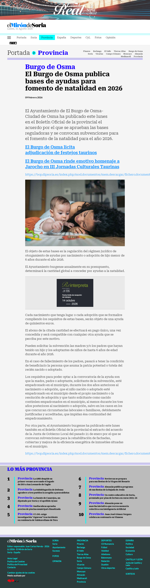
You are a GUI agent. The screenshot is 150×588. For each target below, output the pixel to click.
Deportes (75, 37)
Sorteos (130, 574)
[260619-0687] (75, 292)
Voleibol (105, 551)
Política (129, 544)
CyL (88, 37)
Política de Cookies (16, 561)
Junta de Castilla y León (134, 564)
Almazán (139, 54)
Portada (21, 37)
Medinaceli (126, 57)
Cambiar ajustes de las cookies (21, 572)
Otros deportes (108, 568)
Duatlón (105, 564)
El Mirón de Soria (36, 25)
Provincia (47, 37)
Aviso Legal (12, 558)
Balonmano (106, 557)
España (61, 37)
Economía (130, 551)
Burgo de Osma (136, 51)
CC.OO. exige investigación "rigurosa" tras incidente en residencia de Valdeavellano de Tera (38, 517)
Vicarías (99, 54)
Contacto (11, 567)
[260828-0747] (75, 9)
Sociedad (130, 547)
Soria (34, 37)
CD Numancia (107, 544)
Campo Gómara (113, 54)
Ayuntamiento (58, 547)
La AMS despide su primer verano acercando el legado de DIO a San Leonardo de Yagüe (36, 482)
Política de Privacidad (17, 564)
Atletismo (105, 554)
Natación (105, 561)
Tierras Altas (120, 51)
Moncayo (127, 54)
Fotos (98, 37)
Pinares (86, 51)
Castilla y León (134, 559)
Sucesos (56, 551)
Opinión (110, 37)
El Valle (107, 51)
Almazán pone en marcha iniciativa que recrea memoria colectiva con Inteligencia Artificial (109, 506)
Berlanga (97, 51)
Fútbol (104, 547)
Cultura (129, 554)
